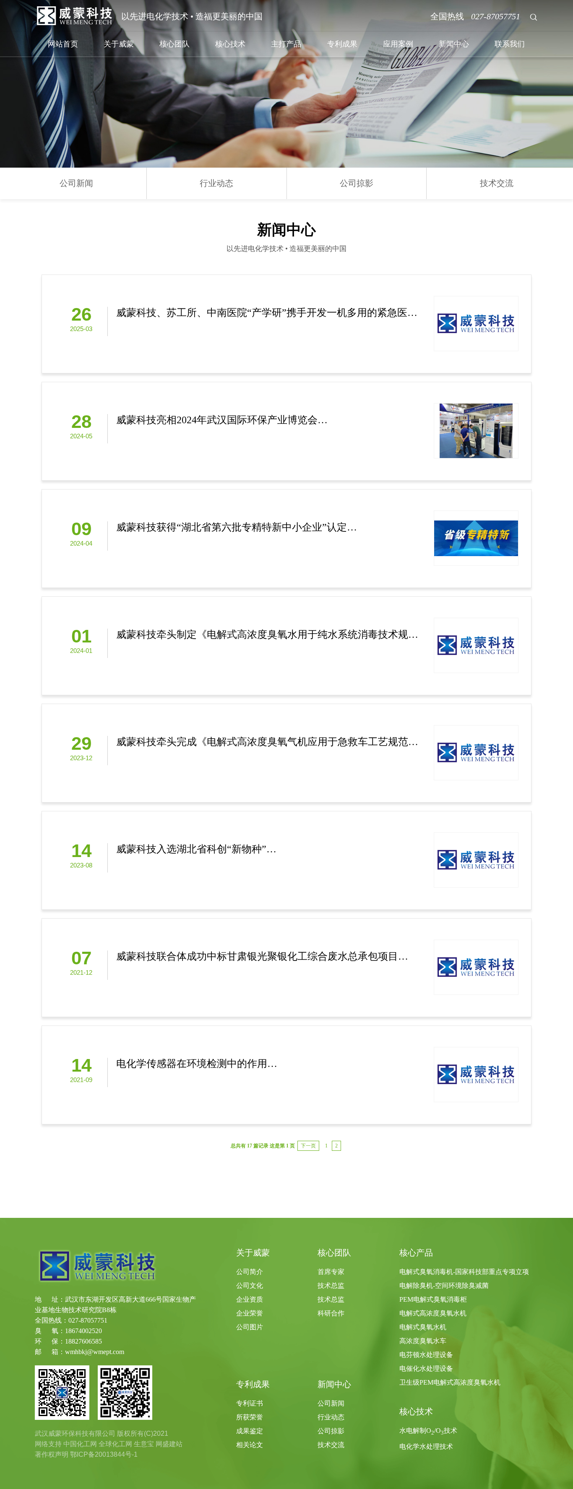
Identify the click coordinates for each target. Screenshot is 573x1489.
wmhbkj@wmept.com (94, 1351)
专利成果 (342, 44)
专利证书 (249, 1403)
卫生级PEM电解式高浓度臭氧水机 (449, 1382)
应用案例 (398, 44)
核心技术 (230, 44)
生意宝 (144, 1444)
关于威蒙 (119, 44)
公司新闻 (76, 183)
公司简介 (249, 1271)
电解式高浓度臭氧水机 (432, 1313)
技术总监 (331, 1285)
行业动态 (216, 183)
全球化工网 (115, 1444)
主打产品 (286, 44)
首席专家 (331, 1271)
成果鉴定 (249, 1431)
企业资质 (249, 1299)
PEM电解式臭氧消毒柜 (433, 1299)
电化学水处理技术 (426, 1446)
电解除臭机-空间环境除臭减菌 (444, 1285)
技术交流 (496, 183)
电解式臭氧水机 (422, 1327)
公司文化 (249, 1285)
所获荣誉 (249, 1417)
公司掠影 (356, 183)
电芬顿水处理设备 (426, 1354)
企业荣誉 (249, 1313)
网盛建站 (169, 1444)
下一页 (308, 1146)
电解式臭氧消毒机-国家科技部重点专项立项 (464, 1271)
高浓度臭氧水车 (422, 1340)
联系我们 (510, 44)
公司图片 (249, 1327)
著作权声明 (51, 1454)
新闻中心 (454, 44)
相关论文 (249, 1444)
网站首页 (63, 44)
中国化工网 (80, 1444)
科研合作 (331, 1313)
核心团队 (174, 44)
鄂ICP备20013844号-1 (104, 1454)
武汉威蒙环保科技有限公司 (75, 1433)
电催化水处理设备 (426, 1368)
